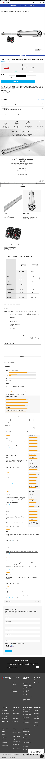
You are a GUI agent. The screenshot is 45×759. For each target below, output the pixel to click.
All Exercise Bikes (15, 708)
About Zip (14, 684)
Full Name (7, 617)
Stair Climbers (25, 716)
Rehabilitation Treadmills (5, 713)
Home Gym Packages (16, 742)
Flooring (24, 729)
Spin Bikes (14, 710)
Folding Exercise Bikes (16, 713)
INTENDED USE (8, 634)
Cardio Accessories (15, 721)
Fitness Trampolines (26, 736)
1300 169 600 (37, 751)
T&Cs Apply (31, 71)
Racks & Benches (36, 708)
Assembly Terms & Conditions (26, 700)
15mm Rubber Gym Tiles (26, 732)
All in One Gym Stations (37, 724)
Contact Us (25, 680)
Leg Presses (36, 722)
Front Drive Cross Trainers (27, 714)
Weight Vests (3, 743)
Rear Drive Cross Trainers (27, 712)
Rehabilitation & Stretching (27, 742)
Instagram (37, 681)
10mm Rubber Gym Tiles (26, 731)
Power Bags (3, 732)
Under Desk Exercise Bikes (16, 715)
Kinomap (14, 686)
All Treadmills (4, 708)
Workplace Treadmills (5, 721)
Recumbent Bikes (15, 718)
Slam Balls (3, 734)
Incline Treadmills (4, 716)
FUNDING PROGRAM (8, 639)
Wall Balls (3, 740)
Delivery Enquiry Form (27, 685)
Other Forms (25, 697)
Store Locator (25, 682)
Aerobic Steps (4, 747)
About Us (14, 679)
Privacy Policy (4, 757)
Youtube (37, 679)
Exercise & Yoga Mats (5, 745)
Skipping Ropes (25, 748)
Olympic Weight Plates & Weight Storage (16, 734)
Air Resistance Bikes (15, 719)
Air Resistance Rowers (26, 722)
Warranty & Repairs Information (26, 691)
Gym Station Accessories (27, 740)
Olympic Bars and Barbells (16, 736)
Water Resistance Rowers (27, 720)
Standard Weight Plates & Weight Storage (16, 730)
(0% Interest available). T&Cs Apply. (31, 67)
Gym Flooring (36, 725)
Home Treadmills (4, 710)
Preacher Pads (36, 713)
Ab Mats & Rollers (25, 746)
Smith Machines (36, 718)
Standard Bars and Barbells (17, 732)
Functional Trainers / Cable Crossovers (38, 720)
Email (6, 626)
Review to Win (15, 691)
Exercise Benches (36, 712)
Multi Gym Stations (37, 716)
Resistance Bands (4, 742)
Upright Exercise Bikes (16, 712)
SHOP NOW (32, 5)
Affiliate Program (15, 688)
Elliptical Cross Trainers (26, 711)
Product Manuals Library (27, 696)
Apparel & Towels (25, 749)
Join (37, 667)
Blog (13, 689)
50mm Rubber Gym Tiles (26, 734)
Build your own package (16, 748)
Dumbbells (3, 729)
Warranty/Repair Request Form (27, 688)
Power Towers (36, 715)
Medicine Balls (4, 739)
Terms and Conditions (11, 757)
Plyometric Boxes (4, 736)
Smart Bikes (14, 716)
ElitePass (14, 681)
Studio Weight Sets (15, 738)
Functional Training (5, 737)
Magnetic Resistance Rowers (27, 719)
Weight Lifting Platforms (16, 741)
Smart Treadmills (4, 718)
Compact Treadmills (5, 712)
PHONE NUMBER (8, 621)
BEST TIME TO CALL (9, 630)
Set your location (41, 99)
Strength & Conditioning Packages (16, 747)
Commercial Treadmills (5, 719)
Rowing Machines (26, 717)
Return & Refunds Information (26, 694)
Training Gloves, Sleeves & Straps (27, 744)
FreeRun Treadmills (4, 715)
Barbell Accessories (15, 739)
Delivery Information (26, 683)
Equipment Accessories (26, 739)
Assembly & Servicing (16, 682)
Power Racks (36, 710)
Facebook (37, 682)
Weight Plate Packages (16, 744)
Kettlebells (3, 731)
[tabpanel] (21, 34)
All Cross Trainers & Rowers (27, 709)
